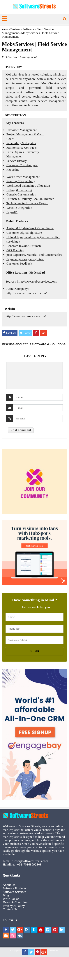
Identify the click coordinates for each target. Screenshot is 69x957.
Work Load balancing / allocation (28, 185)
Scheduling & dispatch (21, 143)
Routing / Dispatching (20, 181)
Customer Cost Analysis (22, 165)
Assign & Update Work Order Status (30, 228)
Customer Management (21, 130)
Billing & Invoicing (19, 190)
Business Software (22, 29)
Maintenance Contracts (21, 147)
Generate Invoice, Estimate (24, 246)
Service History (16, 161)
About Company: (17, 288)
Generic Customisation (21, 194)
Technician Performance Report (27, 203)
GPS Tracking (15, 250)
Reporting (13, 169)
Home (5, 29)
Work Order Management (23, 177)
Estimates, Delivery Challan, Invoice (30, 199)
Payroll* (11, 212)
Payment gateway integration (25, 259)
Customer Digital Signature (24, 232)
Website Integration (19, 207)
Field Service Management (19, 57)
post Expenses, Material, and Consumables (34, 254)
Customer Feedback (19, 263)
